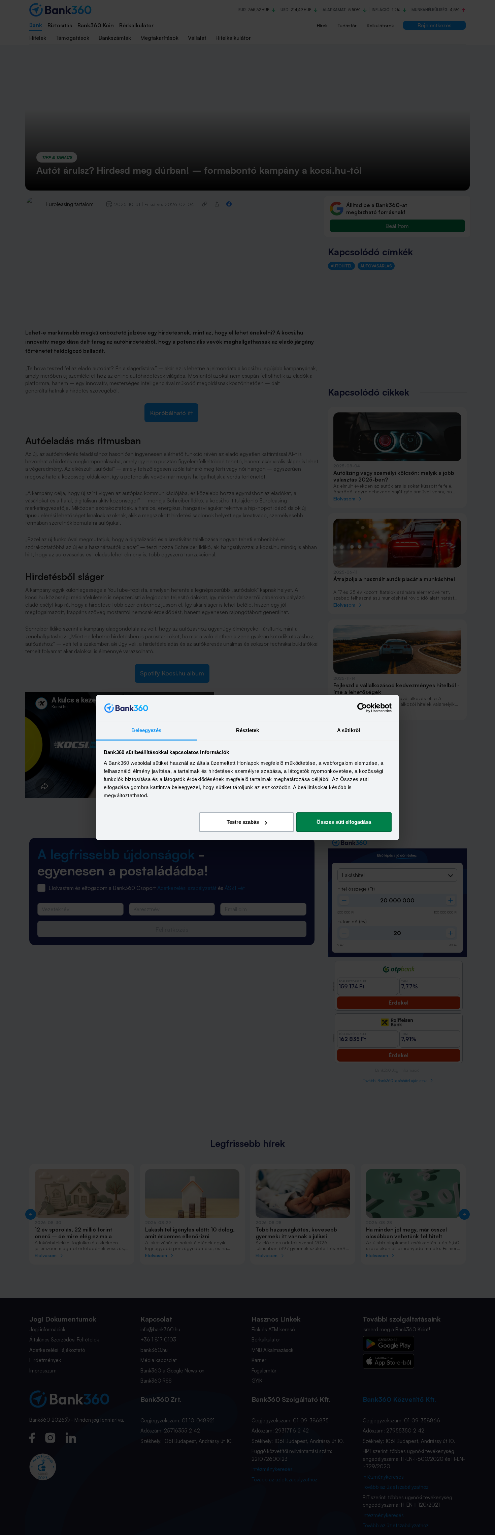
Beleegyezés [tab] (146, 730)
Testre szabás (243, 822)
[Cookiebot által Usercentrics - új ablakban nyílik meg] (362, 708)
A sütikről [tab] (348, 730)
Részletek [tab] (247, 730)
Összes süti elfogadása (344, 822)
